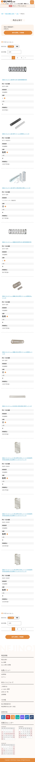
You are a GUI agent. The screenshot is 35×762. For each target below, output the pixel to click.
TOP (2, 13)
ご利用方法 (4, 686)
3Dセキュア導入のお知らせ (17, 6)
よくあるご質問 (5, 689)
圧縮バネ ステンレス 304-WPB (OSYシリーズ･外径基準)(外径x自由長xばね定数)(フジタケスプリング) (17, 514)
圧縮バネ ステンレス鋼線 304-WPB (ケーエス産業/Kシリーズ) (17, 352)
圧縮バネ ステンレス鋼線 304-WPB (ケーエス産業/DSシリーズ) (17, 297)
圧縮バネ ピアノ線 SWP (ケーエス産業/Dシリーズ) (15, 133)
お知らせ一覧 (4, 691)
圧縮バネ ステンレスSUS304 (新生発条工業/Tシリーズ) (17, 406)
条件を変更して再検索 (18, 32)
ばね (17, 13)
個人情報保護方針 (6, 704)
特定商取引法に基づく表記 (8, 706)
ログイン (3, 677)
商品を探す (4, 659)
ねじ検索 (3, 662)
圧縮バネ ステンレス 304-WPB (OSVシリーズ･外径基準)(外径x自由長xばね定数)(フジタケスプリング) (17, 458)
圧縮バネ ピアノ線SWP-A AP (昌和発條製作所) (14, 79)
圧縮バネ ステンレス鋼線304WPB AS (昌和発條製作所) (17, 242)
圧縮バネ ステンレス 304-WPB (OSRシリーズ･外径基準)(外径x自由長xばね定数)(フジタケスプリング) (17, 570)
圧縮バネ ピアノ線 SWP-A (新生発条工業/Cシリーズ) (16, 188)
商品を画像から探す (9, 13)
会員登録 (3, 674)
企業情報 (3, 694)
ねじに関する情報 (6, 665)
